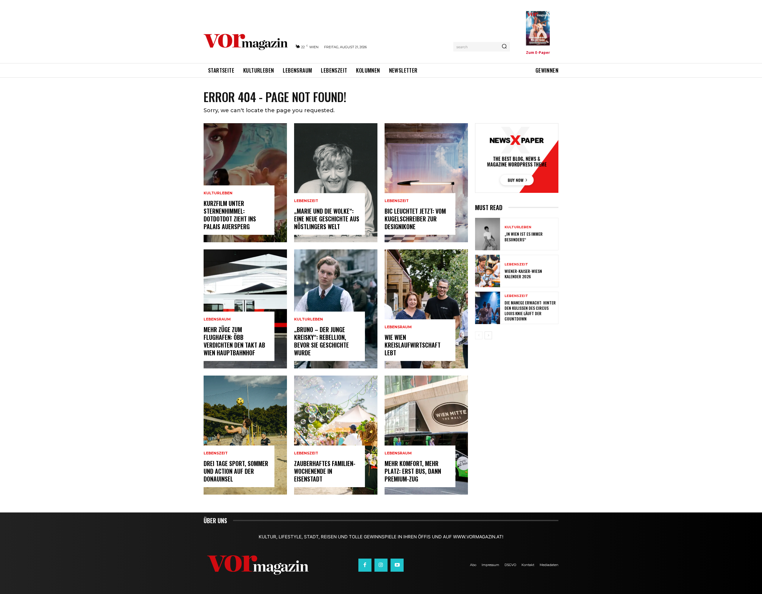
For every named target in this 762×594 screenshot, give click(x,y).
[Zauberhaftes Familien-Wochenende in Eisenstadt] (335, 435)
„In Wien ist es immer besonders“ (524, 236)
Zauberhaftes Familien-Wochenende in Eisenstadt (324, 471)
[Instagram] (381, 565)
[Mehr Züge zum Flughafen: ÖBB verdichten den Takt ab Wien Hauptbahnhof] (245, 308)
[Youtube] (397, 565)
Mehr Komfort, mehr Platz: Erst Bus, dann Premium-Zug (413, 471)
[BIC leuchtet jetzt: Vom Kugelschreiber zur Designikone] (426, 182)
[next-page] (488, 335)
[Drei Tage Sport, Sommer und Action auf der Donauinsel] (245, 435)
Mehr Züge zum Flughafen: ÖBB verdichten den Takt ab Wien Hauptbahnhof (234, 341)
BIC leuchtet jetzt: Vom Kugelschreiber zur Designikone (415, 219)
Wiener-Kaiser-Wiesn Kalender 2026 (523, 273)
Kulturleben (218, 193)
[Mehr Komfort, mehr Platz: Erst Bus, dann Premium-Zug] (426, 435)
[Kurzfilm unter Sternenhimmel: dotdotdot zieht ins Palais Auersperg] (245, 182)
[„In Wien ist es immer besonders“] (487, 234)
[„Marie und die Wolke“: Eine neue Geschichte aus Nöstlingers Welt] (335, 182)
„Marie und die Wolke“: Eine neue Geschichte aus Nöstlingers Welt (326, 219)
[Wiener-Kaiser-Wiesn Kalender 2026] (487, 271)
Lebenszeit (216, 453)
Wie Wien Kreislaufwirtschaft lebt (413, 345)
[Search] (504, 46)
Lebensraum (217, 319)
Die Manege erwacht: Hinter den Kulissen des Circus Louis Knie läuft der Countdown (530, 310)
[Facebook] (364, 565)
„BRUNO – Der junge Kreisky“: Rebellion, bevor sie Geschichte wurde (321, 341)
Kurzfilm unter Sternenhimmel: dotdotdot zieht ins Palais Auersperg (230, 215)
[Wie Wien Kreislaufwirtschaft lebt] (426, 308)
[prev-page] (479, 335)
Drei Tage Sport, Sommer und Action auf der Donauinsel (236, 471)
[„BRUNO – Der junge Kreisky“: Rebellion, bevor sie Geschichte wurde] (335, 308)
